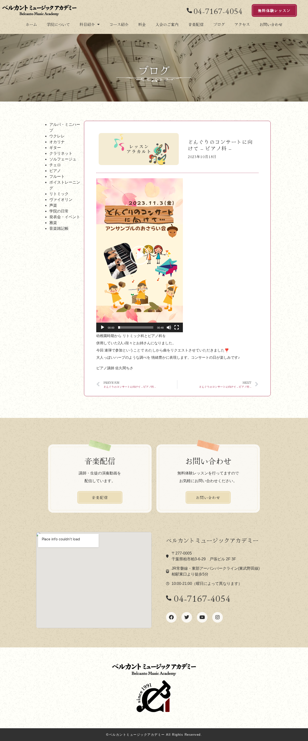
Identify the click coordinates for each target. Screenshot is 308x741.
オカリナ (57, 141)
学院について (58, 24)
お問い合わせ (270, 24)
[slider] (135, 327)
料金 (142, 24)
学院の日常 (59, 211)
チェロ (55, 164)
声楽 (53, 205)
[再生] (102, 327)
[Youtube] (202, 617)
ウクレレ (57, 136)
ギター (55, 147)
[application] (139, 255)
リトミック (59, 193)
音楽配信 (196, 24)
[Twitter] (186, 617)
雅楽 (53, 222)
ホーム (31, 24)
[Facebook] (171, 617)
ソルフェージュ (62, 159)
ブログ (219, 24)
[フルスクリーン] (176, 327)
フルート (57, 176)
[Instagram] (217, 617)
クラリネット (60, 153)
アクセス (242, 24)
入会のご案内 (167, 24)
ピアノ (55, 170)
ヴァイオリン (60, 199)
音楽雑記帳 (59, 228)
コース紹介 (118, 24)
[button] (139, 255)
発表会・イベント (64, 216)
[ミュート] (169, 327)
